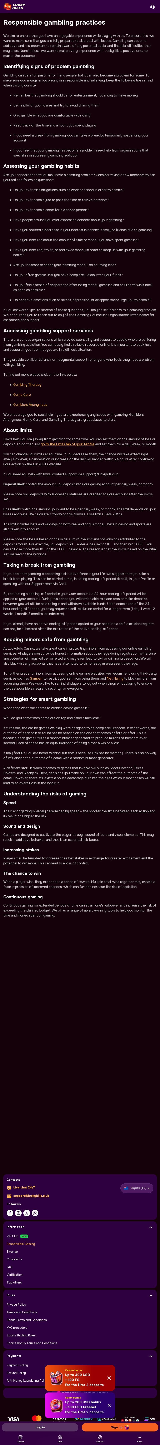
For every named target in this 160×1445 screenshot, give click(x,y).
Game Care (22, 394)
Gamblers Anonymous (30, 404)
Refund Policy (16, 1373)
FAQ (9, 1267)
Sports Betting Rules (21, 1335)
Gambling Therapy (27, 384)
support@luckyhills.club (31, 1196)
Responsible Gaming (21, 1244)
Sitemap (12, 1251)
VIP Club (12, 1236)
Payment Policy (17, 1365)
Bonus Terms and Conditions (27, 1320)
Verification (14, 1275)
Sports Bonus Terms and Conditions (32, 1343)
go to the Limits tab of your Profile (67, 444)
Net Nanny (115, 678)
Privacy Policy (16, 1304)
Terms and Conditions (22, 1312)
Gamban (36, 678)
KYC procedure (17, 1328)
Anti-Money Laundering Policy (27, 1380)
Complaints (14, 1259)
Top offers (14, 1282)
